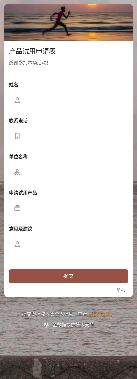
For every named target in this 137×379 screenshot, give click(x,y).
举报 (121, 290)
